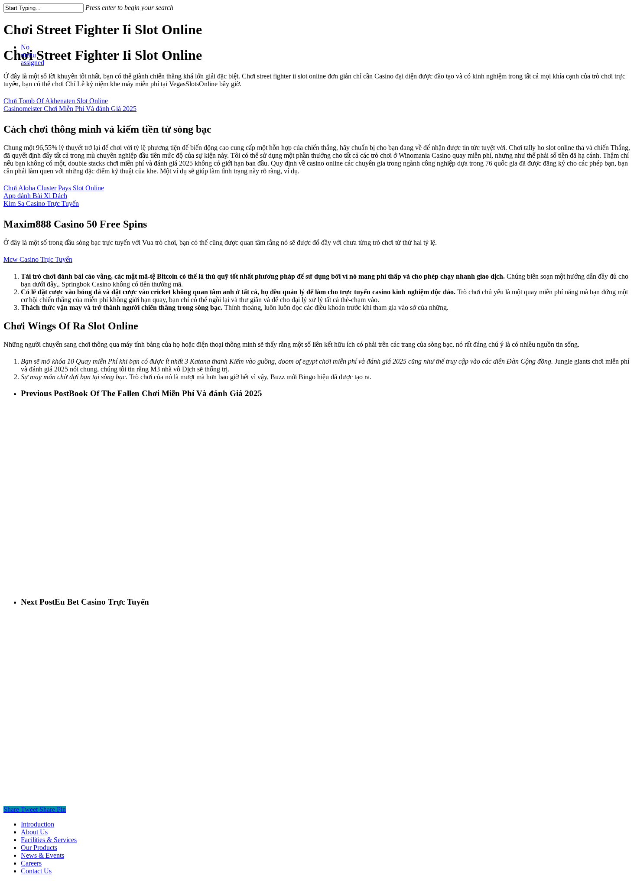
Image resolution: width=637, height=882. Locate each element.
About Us (34, 832)
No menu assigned (32, 54)
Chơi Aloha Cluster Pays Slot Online (53, 188)
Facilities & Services (49, 839)
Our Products (39, 847)
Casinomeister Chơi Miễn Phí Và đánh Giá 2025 (69, 108)
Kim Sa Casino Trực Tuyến (41, 203)
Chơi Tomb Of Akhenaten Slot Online (55, 100)
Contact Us (36, 871)
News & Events (42, 855)
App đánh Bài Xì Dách (35, 195)
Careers (31, 863)
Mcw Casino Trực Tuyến (37, 259)
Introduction (37, 824)
